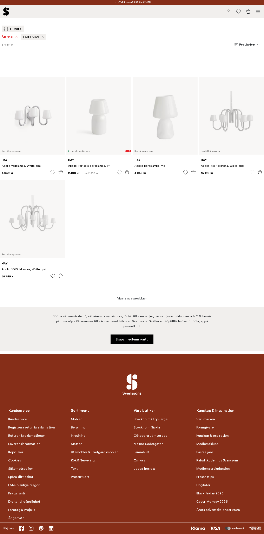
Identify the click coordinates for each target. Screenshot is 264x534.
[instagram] (31, 528)
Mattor (76, 444)
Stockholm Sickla (147, 427)
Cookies (14, 460)
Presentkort (80, 477)
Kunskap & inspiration (212, 436)
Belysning (78, 427)
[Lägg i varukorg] (60, 172)
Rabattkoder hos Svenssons (217, 460)
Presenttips (205, 477)
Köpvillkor (15, 452)
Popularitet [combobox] (247, 44)
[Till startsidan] (6, 11)
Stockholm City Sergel (151, 419)
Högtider (203, 485)
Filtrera (15, 29)
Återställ (7, 36)
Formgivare (205, 427)
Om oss (139, 460)
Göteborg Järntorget (150, 436)
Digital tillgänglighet (24, 501)
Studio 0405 (31, 36)
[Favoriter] (238, 11)
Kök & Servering (83, 460)
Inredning (78, 436)
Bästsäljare (204, 452)
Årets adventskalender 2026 (218, 510)
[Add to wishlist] (53, 172)
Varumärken (205, 419)
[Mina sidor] (228, 11)
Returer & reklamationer (26, 436)
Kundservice (17, 419)
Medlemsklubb (207, 444)
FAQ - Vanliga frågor (24, 485)
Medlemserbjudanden (213, 469)
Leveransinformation (24, 444)
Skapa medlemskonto (132, 339)
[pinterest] (41, 528)
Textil (75, 469)
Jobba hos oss (144, 469)
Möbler (76, 419)
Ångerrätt (16, 518)
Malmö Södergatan (149, 444)
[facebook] (21, 528)
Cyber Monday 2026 (212, 501)
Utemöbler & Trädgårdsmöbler (94, 452)
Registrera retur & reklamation (31, 427)
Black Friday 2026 (210, 493)
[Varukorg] (248, 11)
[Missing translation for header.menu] (258, 11)
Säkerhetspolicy (20, 469)
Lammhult (141, 452)
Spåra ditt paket (20, 477)
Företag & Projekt (21, 510)
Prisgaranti (16, 493)
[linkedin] (50, 528)
